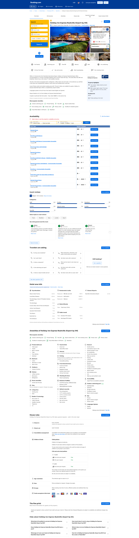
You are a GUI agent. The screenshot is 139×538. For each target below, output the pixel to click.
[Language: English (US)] (78, 2)
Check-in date (34, 28)
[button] (39, 38)
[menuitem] (33, 6)
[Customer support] (82, 2)
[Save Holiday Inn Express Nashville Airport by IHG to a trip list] (102, 21)
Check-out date (34, 32)
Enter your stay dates (60, 434)
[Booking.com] (36, 2)
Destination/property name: (37, 24)
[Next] (108, 39)
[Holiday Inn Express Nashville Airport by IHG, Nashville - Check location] (51, 25)
